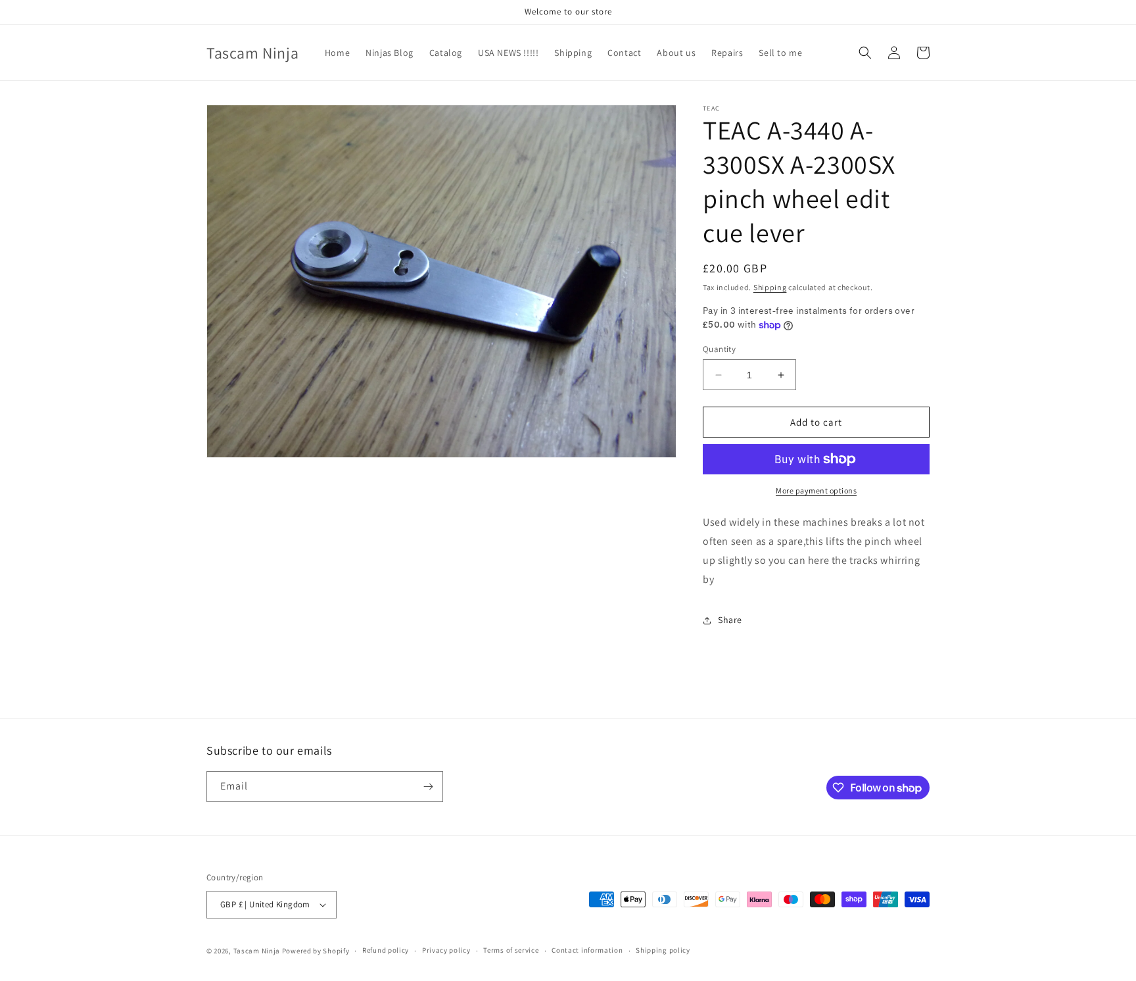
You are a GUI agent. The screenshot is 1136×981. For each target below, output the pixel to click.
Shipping (770, 287)
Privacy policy (446, 950)
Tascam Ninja (256, 950)
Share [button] (730, 620)
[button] (865, 52)
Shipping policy (663, 950)
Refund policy (385, 950)
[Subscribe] (428, 786)
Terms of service (510, 950)
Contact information (587, 950)
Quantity (719, 349)
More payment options (816, 490)
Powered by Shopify (316, 950)
